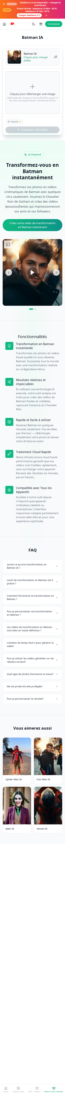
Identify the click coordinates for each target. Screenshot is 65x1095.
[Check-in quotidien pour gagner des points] (41, 24)
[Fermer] (46, 15)
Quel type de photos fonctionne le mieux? (30, 674)
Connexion (54, 23)
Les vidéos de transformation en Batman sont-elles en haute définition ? (29, 628)
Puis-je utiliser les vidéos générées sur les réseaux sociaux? (30, 660)
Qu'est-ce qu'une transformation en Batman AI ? (27, 566)
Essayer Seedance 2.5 (29, 15)
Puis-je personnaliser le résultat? (25, 698)
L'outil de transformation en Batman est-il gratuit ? (30, 581)
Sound (14, 121)
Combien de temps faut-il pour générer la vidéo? (30, 644)
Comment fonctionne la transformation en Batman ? (30, 597)
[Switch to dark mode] (33, 24)
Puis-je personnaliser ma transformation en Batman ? (29, 613)
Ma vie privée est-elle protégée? (24, 686)
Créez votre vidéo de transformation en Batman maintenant (33, 225)
